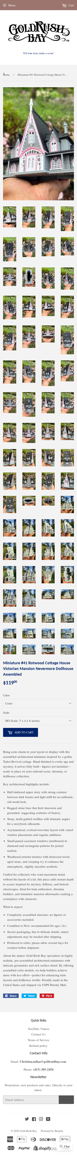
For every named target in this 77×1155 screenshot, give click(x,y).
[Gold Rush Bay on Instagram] (41, 1119)
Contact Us (38, 1034)
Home (6, 74)
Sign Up (66, 1099)
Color (6, 695)
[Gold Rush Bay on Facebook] (34, 1119)
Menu (12, 5)
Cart (71, 5)
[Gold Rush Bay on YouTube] (48, 1119)
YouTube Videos (38, 1029)
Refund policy (38, 1046)
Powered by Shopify (52, 1131)
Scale (6, 712)
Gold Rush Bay (28, 1131)
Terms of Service (38, 1040)
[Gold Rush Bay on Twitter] (27, 1119)
